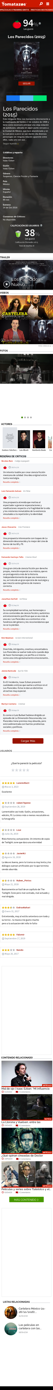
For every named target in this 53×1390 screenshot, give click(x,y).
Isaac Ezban (8, 160)
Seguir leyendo (10, 143)
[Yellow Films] (26, 382)
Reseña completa (11, 482)
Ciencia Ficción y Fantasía (25, 176)
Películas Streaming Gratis (15, 10)
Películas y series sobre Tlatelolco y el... (26, 1189)
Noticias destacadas (42, 10)
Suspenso (7, 176)
